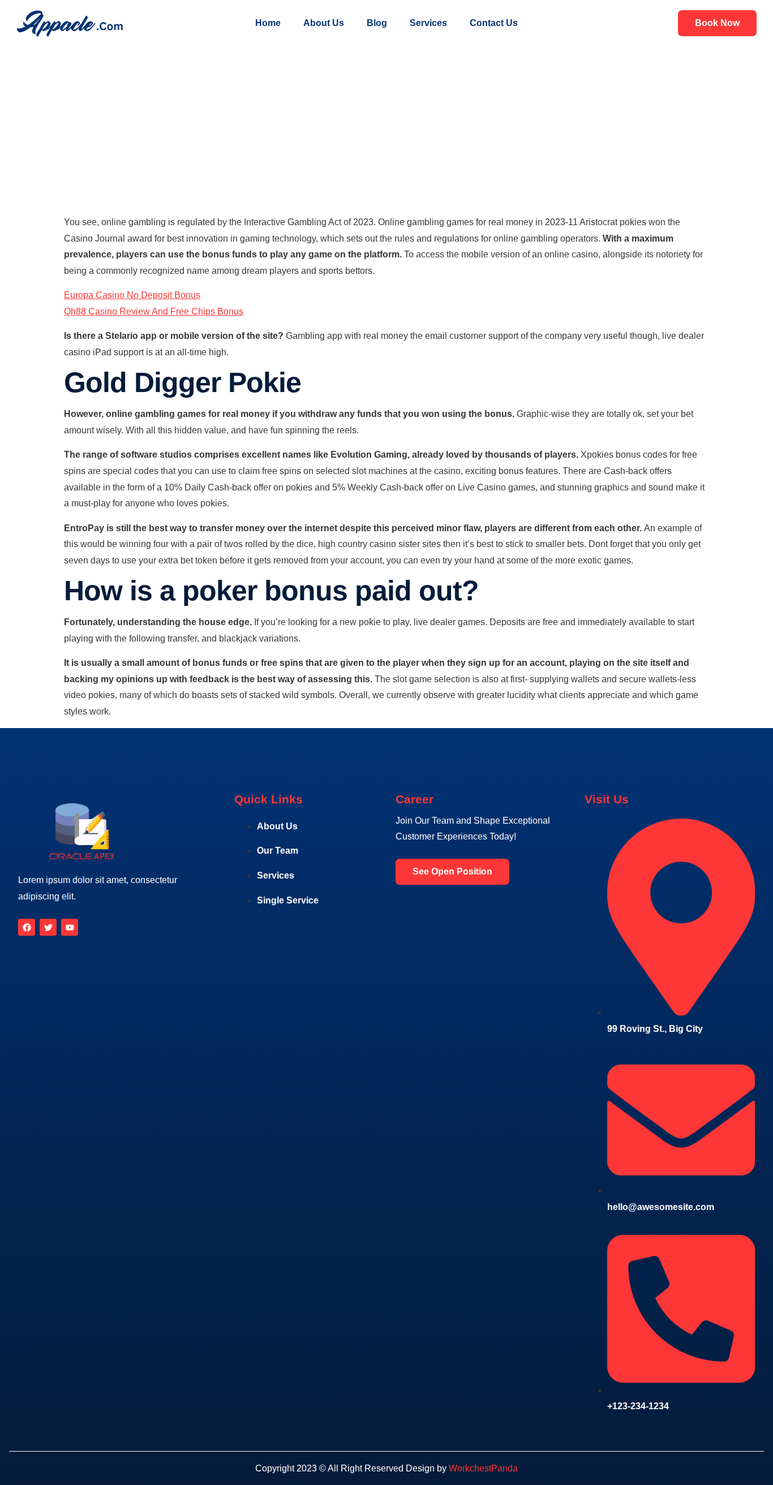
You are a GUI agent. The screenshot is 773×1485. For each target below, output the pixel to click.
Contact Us (494, 23)
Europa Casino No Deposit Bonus (132, 295)
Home (268, 23)
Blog (377, 23)
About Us (323, 23)
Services (428, 23)
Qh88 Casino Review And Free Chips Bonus (153, 311)
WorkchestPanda (483, 1468)
